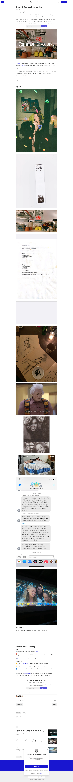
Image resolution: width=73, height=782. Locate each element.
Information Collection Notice (36, 770)
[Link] (14, 87)
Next (54, 704)
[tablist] (21, 713)
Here (18, 659)
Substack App (27, 673)
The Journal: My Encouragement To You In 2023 (28, 730)
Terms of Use (42, 769)
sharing (39, 654)
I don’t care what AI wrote (25, 67)
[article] (36, 733)
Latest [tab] (20, 726)
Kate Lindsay (19, 63)
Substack (31, 779)
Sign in (69, 2)
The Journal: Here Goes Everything (25, 739)
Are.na (22, 666)
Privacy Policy (45, 770)
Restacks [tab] (23, 712)
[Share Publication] (59, 2)
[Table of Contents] (1, 391)
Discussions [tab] (24, 726)
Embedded (22, 65)
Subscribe (63, 2)
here (37, 651)
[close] (47, 749)
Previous (20, 704)
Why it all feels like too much (42, 67)
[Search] (56, 2)
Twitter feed (26, 663)
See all (18, 756)
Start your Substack (33, 776)
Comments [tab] (18, 712)
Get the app (42, 776)
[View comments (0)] (21, 12)
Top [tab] (17, 726)
